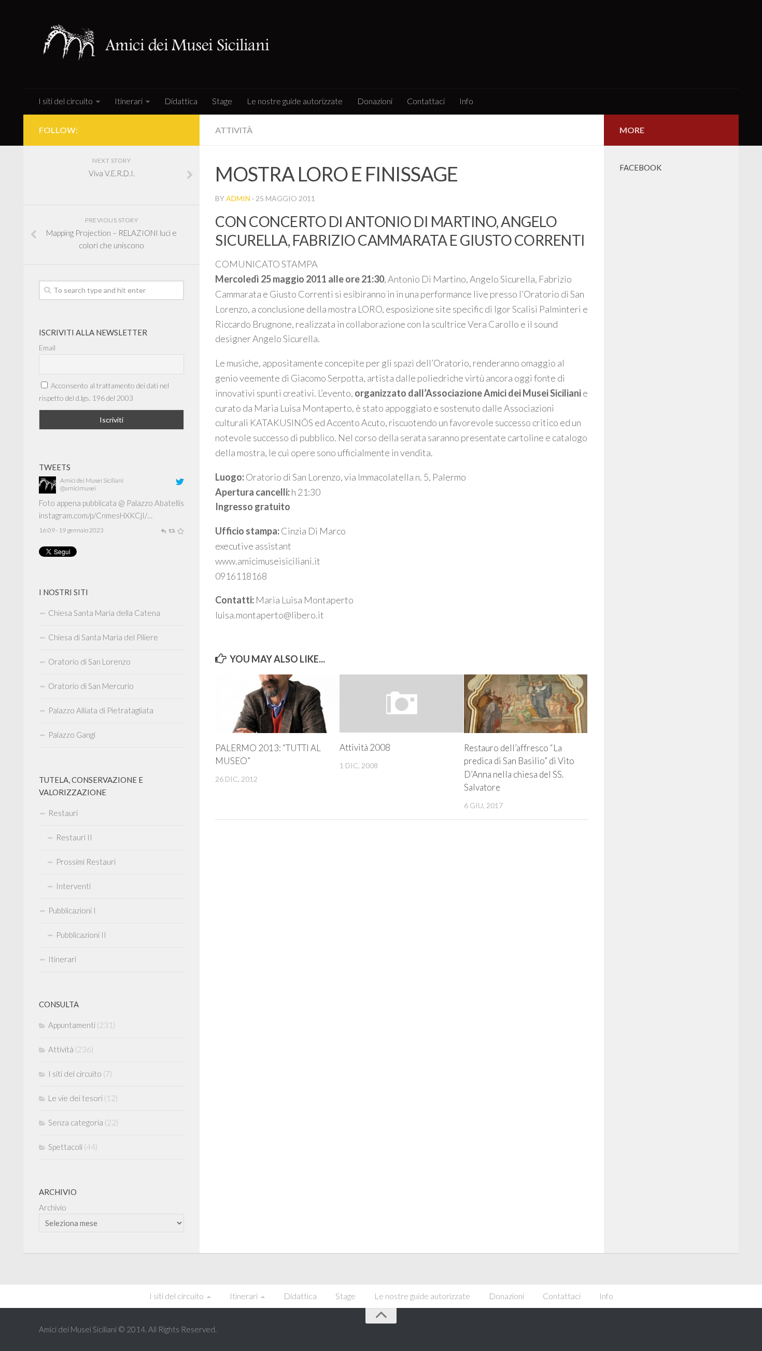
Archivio (52, 1207)
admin (238, 198)
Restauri (63, 813)
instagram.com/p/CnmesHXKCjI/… (95, 515)
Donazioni (374, 101)
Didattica (180, 101)
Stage (222, 101)
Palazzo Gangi (71, 734)
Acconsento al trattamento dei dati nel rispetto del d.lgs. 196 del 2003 (104, 391)
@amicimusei (78, 488)
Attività (233, 130)
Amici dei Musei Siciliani (91, 480)
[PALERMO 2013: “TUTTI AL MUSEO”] (277, 703)
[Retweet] (171, 530)
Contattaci (426, 101)
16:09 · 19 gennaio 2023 (71, 530)
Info (466, 101)
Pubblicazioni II (81, 934)
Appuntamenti (71, 1025)
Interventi (73, 886)
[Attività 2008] (401, 703)
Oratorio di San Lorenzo (89, 661)
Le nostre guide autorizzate (295, 101)
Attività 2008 (365, 747)
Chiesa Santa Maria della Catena (104, 612)
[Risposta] (163, 530)
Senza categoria (75, 1122)
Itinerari (129, 101)
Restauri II (74, 837)
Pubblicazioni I (72, 910)
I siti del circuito (65, 101)
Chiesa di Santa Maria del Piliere (103, 637)
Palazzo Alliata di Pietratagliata (100, 710)
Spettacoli (65, 1146)
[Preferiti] (180, 530)
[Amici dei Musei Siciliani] (47, 490)
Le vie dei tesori (75, 1098)
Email (47, 347)
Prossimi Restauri (86, 861)
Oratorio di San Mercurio (91, 686)
